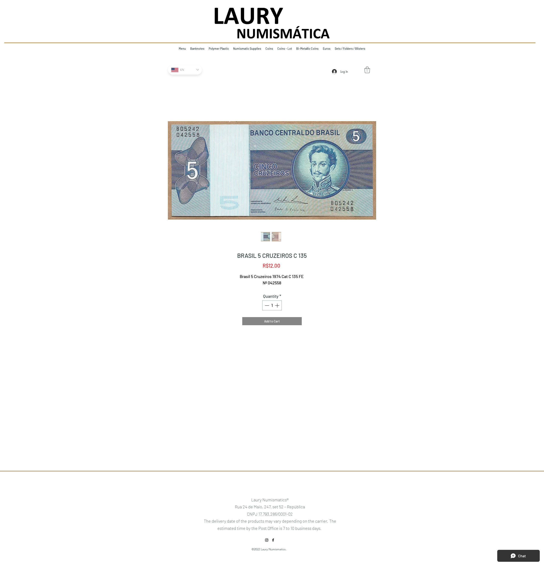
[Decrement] (266, 305)
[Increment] (277, 305)
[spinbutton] (272, 305)
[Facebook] (273, 540)
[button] (367, 70)
